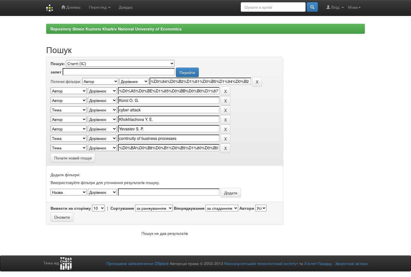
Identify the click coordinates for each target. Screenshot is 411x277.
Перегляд (98, 7)
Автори (246, 208)
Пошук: (58, 63)
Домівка (73, 7)
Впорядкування (189, 208)
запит (56, 72)
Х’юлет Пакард (317, 263)
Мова (353, 7)
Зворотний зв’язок (351, 263)
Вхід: (335, 7)
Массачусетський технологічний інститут (261, 263)
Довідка (126, 7)
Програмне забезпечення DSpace (138, 263)
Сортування (122, 208)
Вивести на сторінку (71, 208)
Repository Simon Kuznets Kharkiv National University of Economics (116, 29)
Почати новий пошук (73, 158)
